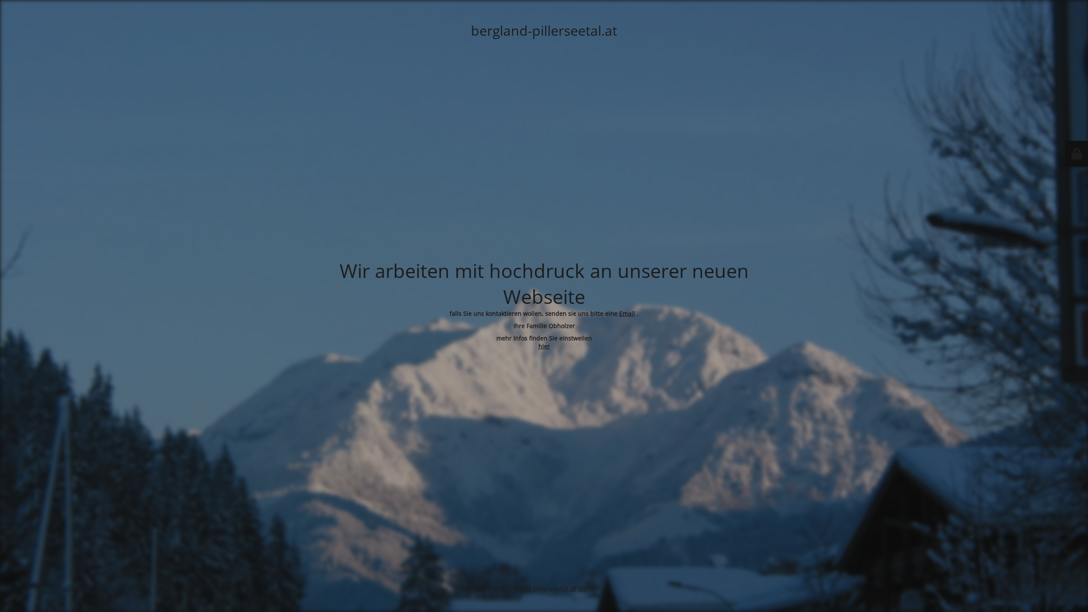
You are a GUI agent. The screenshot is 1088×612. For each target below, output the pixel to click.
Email (627, 313)
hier (544, 346)
